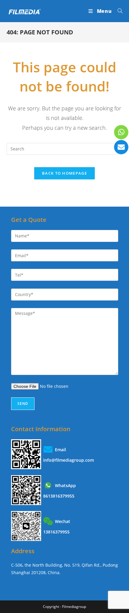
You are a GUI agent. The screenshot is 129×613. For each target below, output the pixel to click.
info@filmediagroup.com (68, 460)
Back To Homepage (64, 173)
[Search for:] (118, 11)
